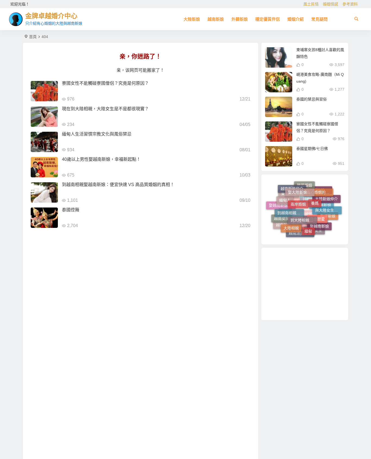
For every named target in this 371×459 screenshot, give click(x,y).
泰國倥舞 (70, 210)
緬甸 (308, 227)
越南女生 (281, 216)
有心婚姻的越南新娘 (320, 190)
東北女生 (314, 232)
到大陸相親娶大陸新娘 (303, 213)
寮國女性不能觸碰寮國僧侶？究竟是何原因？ (105, 83)
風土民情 (311, 4)
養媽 (315, 197)
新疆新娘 (327, 217)
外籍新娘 (239, 19)
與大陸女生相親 (328, 207)
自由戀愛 (317, 213)
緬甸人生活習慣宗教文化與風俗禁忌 (96, 134)
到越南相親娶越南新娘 (290, 207)
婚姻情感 (330, 4)
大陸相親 (291, 224)
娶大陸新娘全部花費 (301, 188)
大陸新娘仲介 (326, 199)
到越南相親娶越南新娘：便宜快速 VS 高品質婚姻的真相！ (118, 184)
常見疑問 (319, 19)
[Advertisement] (304, 283)
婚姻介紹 (295, 19)
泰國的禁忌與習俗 (311, 99)
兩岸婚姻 (298, 197)
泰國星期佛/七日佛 (312, 148)
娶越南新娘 (319, 224)
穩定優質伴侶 (267, 19)
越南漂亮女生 (300, 233)
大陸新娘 (192, 19)
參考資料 (350, 4)
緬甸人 (285, 197)
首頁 (33, 36)
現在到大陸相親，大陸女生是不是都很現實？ (105, 108)
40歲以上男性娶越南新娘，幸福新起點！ (101, 159)
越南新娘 (215, 19)
